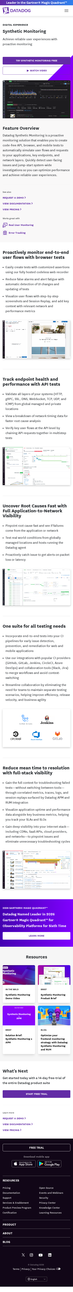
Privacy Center (47, 1202)
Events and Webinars (51, 1193)
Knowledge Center (49, 1207)
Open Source (46, 1188)
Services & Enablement (16, 1202)
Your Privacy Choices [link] (43, 1268)
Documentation (11, 1193)
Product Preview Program (17, 1207)
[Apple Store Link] (24, 1164)
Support (7, 1198)
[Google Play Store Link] (49, 1164)
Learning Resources (50, 1212)
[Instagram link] (31, 1255)
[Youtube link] (40, 1255)
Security (43, 1198)
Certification (10, 1212)
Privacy (26, 1268)
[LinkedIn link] (49, 1255)
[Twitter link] (23, 1255)
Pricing (6, 1188)
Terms (16, 1268)
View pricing (11, 209)
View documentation (17, 203)
